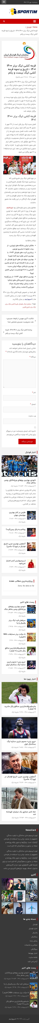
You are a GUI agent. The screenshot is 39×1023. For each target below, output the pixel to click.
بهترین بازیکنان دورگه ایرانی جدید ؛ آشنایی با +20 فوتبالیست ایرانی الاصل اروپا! (19, 270)
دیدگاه (33, 356)
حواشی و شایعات (30, 944)
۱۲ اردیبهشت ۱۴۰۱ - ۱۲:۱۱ (17, 640)
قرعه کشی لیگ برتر (11, 304)
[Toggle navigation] (34, 21)
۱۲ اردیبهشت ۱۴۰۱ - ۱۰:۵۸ (17, 668)
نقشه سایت (33, 957)
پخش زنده (33, 940)
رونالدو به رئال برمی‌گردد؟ (15, 529)
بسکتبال (34, 936)
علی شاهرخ (19, 77)
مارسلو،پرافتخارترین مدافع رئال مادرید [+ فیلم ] (15, 649)
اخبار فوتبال (33, 928)
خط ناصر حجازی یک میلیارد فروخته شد (21, 813)
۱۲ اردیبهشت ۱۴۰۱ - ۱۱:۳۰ (17, 654)
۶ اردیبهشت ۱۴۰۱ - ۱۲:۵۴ (28, 817)
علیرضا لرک (14, 486)
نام (34, 392)
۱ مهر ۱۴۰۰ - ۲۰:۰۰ (30, 77)
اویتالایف (9, 207)
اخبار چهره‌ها (32, 953)
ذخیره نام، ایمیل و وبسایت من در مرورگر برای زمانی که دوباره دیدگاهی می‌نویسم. (21, 433)
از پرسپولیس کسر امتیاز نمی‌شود (15, 562)
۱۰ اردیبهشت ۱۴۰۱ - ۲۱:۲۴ (17, 549)
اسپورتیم (12, 1018)
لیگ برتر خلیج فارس (29, 307)
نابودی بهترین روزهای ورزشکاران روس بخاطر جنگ (20, 481)
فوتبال (21, 304)
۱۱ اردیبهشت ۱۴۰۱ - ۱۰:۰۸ (17, 532)
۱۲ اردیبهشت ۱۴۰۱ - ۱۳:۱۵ (17, 626)
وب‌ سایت (32, 415)
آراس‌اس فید (32, 961)
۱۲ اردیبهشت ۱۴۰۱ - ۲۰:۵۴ (27, 486)
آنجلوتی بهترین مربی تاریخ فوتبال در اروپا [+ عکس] (14, 545)
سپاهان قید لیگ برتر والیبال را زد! (17, 622)
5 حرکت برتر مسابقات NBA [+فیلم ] (14, 636)
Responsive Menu (4, 2)
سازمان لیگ (27, 304)
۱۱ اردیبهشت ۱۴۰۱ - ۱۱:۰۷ (17, 518)
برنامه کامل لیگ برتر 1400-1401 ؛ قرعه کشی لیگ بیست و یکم (18, 331)
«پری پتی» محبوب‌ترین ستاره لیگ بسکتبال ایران (15, 663)
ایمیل (33, 404)
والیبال (34, 932)
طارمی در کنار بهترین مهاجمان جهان (17, 514)
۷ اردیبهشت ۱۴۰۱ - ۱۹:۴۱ (17, 566)
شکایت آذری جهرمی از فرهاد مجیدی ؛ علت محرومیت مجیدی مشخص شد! (20, 320)
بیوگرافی (34, 949)
